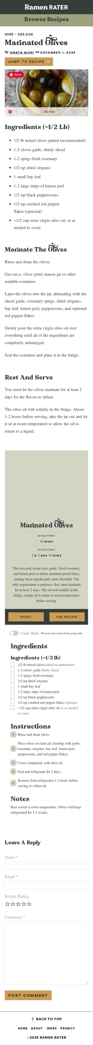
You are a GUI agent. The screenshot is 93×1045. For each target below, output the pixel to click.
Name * (11, 857)
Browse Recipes (46, 20)
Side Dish (25, 34)
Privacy (67, 1028)
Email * (11, 876)
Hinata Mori (22, 52)
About (37, 1028)
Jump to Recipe (26, 62)
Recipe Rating (17, 896)
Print (26, 616)
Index (51, 1028)
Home (9, 34)
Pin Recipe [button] (67, 616)
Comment (15, 917)
